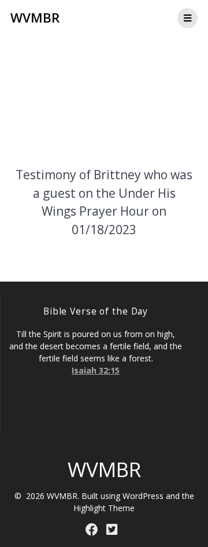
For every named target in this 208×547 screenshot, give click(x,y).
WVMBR (35, 18)
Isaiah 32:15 (96, 370)
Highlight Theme (104, 507)
